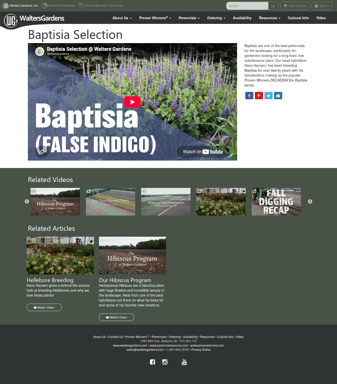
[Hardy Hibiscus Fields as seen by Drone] (165, 202)
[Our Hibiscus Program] (55, 202)
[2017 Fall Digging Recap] (276, 202)
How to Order (297, 5)
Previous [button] (26, 201)
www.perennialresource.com (169, 345)
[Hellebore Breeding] (221, 202)
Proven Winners (137, 336)
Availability (242, 17)
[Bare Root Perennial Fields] (110, 202)
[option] (58, 202)
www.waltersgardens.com (130, 345)
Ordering (175, 336)
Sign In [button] (324, 5)
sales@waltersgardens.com (145, 349)
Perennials (159, 336)
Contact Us (115, 336)
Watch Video (46, 307)
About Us (99, 336)
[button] (122, 18)
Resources (207, 336)
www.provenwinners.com (207, 345)
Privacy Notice (201, 349)
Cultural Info (298, 17)
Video (240, 336)
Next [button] (310, 201)
